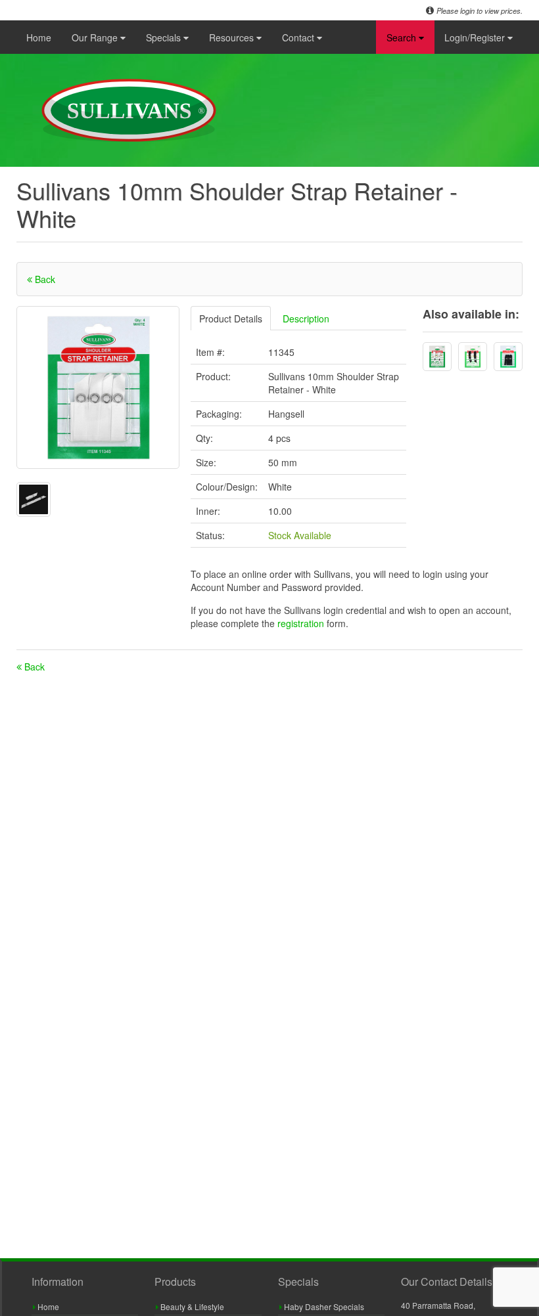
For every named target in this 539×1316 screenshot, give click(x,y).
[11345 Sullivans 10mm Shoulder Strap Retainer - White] (98, 387)
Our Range (96, 37)
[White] (437, 356)
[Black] (472, 356)
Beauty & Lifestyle (191, 1306)
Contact (299, 37)
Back (43, 279)
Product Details (230, 318)
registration (302, 623)
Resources (232, 37)
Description (306, 318)
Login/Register (475, 37)
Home (38, 37)
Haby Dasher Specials (323, 1306)
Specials (164, 37)
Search (403, 37)
